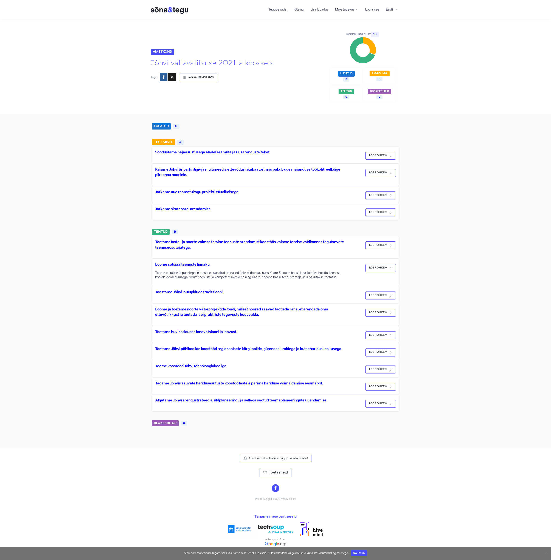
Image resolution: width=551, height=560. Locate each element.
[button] (198, 77)
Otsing (299, 9)
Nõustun (359, 553)
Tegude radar (278, 9)
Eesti (389, 9)
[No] (545, 553)
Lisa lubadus (319, 9)
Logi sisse (372, 9)
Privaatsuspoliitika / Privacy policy (275, 499)
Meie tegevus (344, 9)
